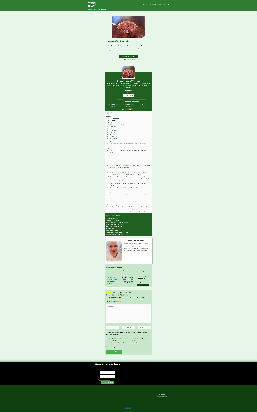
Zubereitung (133, 59)
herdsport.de (90, 9)
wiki (164, 4)
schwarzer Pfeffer (114, 136)
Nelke (111, 128)
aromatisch (119, 234)
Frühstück (137, 99)
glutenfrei (127, 101)
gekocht (116, 230)
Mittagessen (143, 99)
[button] (147, 4)
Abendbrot (132, 99)
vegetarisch (136, 101)
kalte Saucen (117, 226)
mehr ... (125, 258)
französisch (120, 99)
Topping (122, 226)
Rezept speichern (129, 95)
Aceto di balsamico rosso (118, 122)
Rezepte (95, 9)
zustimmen (108, 380)
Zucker (113, 132)
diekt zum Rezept (129, 56)
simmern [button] (145, 150)
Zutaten (123, 59)
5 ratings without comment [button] (130, 292)
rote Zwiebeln (116, 118)
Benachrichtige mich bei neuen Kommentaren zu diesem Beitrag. (124, 347)
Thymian (115, 130)
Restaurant (120, 224)
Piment (115, 126)
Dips (112, 226)
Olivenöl (113, 120)
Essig (113, 218)
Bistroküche (114, 224)
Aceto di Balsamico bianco (118, 124)
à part (112, 228)
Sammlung (153, 4)
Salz (111, 134)
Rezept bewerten (110, 301)
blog (159, 4)
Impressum (162, 394)
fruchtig (124, 234)
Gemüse (117, 218)
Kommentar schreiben (143, 285)
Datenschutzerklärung (134, 343)
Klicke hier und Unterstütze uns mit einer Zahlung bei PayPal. (112, 280)
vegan (131, 101)
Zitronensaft (114, 138)
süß (127, 234)
